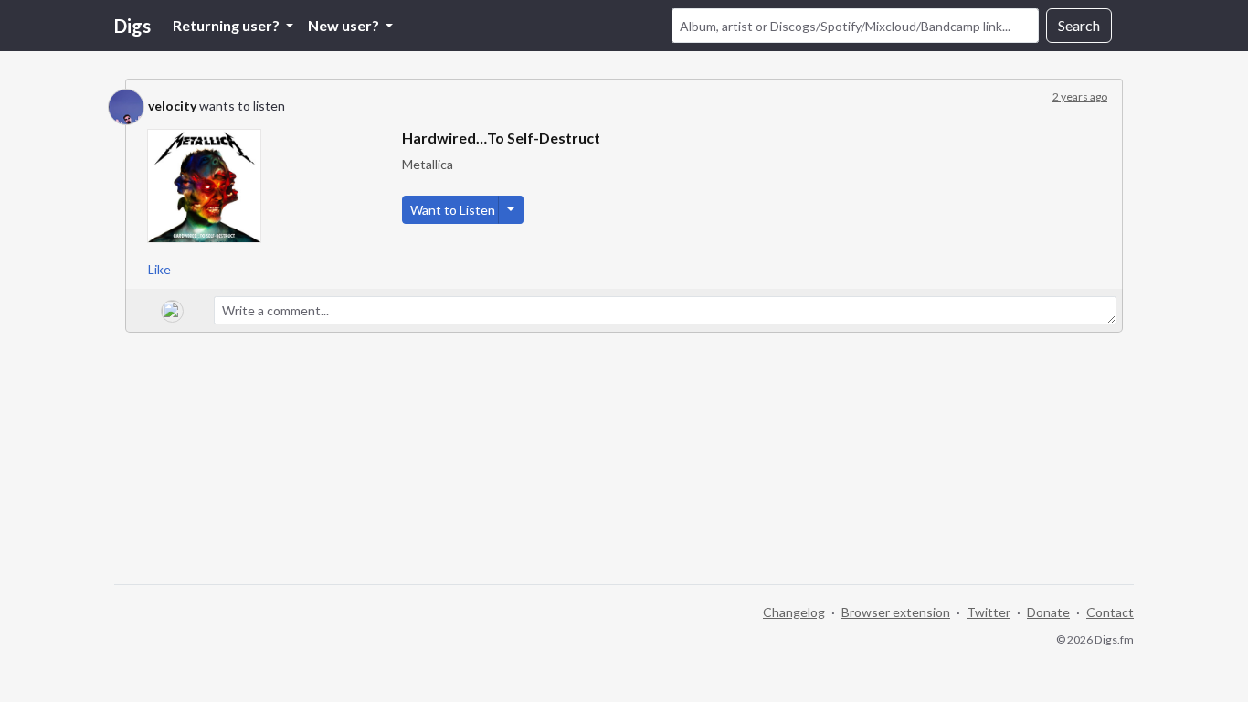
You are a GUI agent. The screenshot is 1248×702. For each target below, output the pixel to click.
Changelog (794, 612)
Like (159, 269)
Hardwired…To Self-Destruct (501, 137)
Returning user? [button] (227, 25)
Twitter (988, 612)
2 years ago (1079, 96)
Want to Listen (452, 210)
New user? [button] (345, 25)
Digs (132, 26)
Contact (1110, 612)
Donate (1048, 612)
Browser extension (895, 612)
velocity (172, 105)
